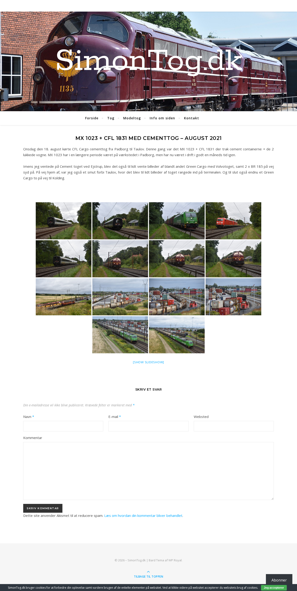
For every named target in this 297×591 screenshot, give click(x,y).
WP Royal (175, 560)
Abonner (279, 580)
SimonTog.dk (148, 61)
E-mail (114, 416)
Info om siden (162, 118)
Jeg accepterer (274, 587)
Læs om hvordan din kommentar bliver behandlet (143, 515)
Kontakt (191, 118)
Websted (201, 416)
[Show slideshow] (148, 362)
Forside (91, 118)
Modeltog (132, 118)
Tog (110, 118)
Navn (28, 416)
